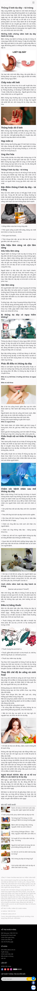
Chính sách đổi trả (6, 939)
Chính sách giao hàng (7, 937)
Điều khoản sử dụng (7, 956)
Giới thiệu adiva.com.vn (8, 950)
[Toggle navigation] (33, 2)
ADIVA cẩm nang (6, 966)
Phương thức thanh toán (8, 935)
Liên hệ (3, 958)
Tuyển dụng (4, 952)
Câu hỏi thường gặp (7, 942)
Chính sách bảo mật (7, 954)
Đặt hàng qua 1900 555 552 (9, 933)
